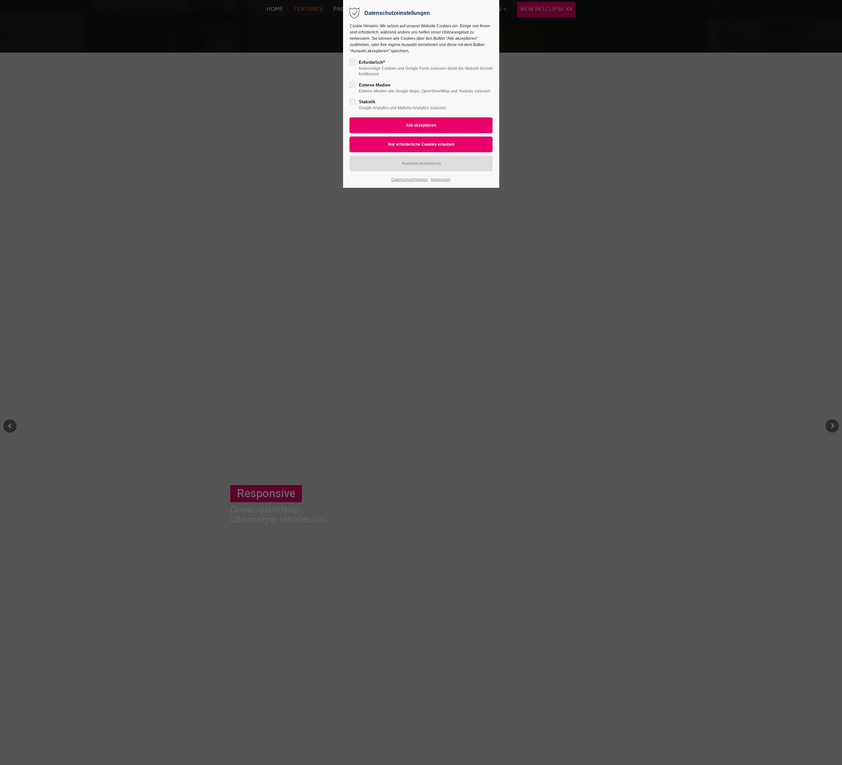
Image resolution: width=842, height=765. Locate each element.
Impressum (441, 179)
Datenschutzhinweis (409, 179)
